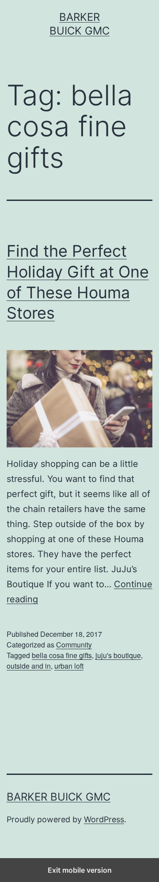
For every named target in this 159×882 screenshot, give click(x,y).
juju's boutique (118, 655)
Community (74, 644)
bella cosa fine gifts (62, 655)
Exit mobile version (80, 870)
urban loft (68, 666)
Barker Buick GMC (58, 796)
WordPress (104, 819)
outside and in (29, 666)
